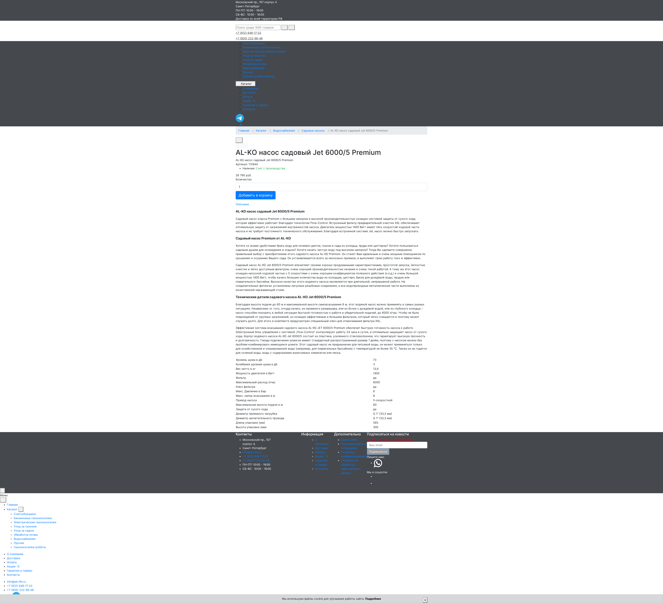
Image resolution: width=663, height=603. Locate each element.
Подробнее (373, 598)
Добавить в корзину (256, 195)
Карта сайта (349, 439)
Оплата (320, 452)
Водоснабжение (253, 68)
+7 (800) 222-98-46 (249, 38)
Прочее (248, 72)
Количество (244, 179)
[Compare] (245, 145)
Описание (242, 204)
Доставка (321, 448)
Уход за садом (253, 59)
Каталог (246, 83)
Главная (243, 130)
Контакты (321, 468)
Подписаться (378, 451)
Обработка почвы (255, 64)
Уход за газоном (254, 55)
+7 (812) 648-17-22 (248, 33)
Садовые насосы (313, 130)
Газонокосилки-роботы (259, 76)
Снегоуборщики (254, 43)
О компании (15, 554)
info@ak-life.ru (252, 452)
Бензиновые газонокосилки (262, 47)
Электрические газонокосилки (264, 51)
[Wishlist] (239, 145)
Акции (322, 456)
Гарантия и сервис (19, 570)
